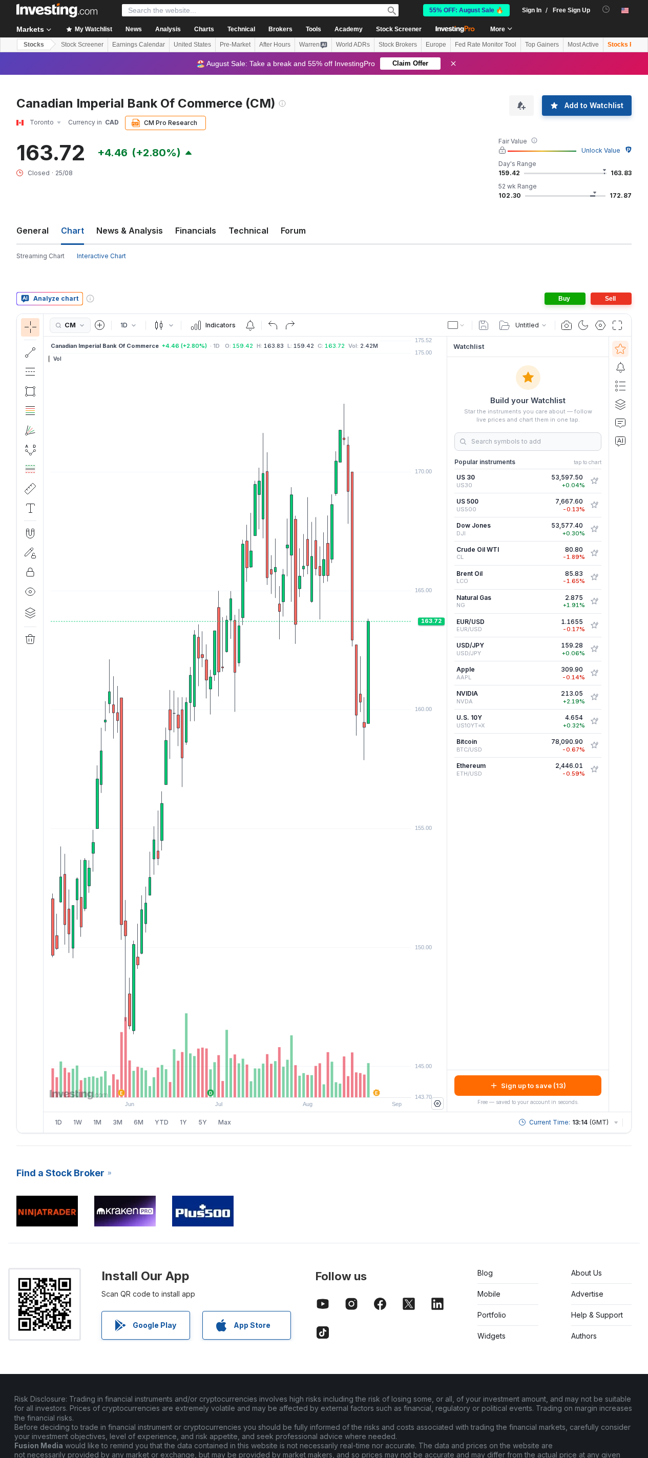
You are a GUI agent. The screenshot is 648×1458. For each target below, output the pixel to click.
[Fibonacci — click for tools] (30, 411)
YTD (162, 1122)
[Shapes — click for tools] (30, 391)
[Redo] (290, 325)
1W (77, 1122)
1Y (183, 1122)
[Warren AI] (620, 441)
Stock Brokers (398, 44)
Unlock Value (600, 150)
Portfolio (491, 1314)
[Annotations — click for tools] (30, 508)
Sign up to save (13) (533, 1085)
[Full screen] (617, 325)
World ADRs (353, 44)
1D (58, 1122)
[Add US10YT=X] (594, 721)
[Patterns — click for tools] (30, 450)
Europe (436, 44)
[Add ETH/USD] (594, 769)
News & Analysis (129, 230)
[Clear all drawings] (30, 639)
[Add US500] (594, 505)
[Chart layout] (456, 325)
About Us (586, 1272)
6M (138, 1122)
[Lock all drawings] (30, 572)
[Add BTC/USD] (594, 745)
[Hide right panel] (444, 724)
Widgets (491, 1335)
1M (97, 1122)
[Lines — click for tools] (30, 352)
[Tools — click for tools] (30, 489)
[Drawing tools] (47, 723)
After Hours (274, 44)
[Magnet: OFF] (30, 533)
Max (224, 1122)
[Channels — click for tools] (30, 372)
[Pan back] (245, 1084)
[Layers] (30, 612)
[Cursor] (30, 327)
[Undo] (273, 325)
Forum (293, 230)
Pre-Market (235, 44)
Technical (248, 230)
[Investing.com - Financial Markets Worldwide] (56, 10)
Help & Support (597, 1314)
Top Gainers (542, 44)
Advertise (587, 1293)
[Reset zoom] (273, 1084)
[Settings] (437, 1103)
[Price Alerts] (250, 325)
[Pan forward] (259, 1084)
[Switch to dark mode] (583, 325)
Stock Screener (399, 29)
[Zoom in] (231, 1084)
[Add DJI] (594, 529)
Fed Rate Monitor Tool (485, 44)
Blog (485, 1272)
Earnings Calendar (138, 44)
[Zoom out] (217, 1084)
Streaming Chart (40, 256)
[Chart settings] (600, 325)
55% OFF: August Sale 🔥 (466, 10)
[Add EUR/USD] (594, 625)
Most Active (583, 44)
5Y (202, 1122)
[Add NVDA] (594, 697)
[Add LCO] (594, 577)
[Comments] (620, 422)
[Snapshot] (566, 325)
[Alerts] (620, 367)
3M (117, 1122)
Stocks (34, 44)
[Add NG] (594, 601)
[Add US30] (594, 481)
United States (192, 44)
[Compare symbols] (100, 325)
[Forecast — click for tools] (30, 469)
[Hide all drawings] (30, 591)
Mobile (488, 1293)
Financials (195, 230)
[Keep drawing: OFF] (30, 553)
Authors (584, 1335)
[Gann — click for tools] (30, 430)
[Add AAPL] (594, 673)
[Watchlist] (620, 349)
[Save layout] (483, 325)
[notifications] (606, 9)
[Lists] (620, 386)
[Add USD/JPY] (594, 649)
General (32, 230)
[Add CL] (594, 553)
